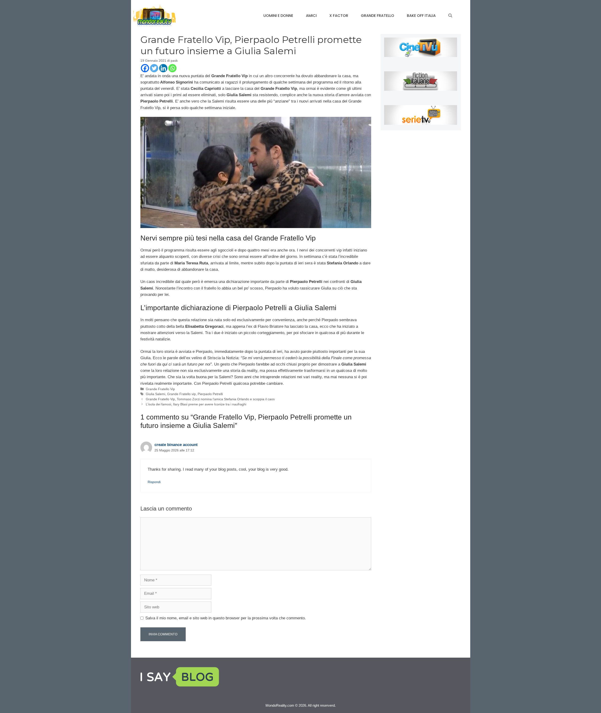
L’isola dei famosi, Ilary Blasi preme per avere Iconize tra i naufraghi (196, 404)
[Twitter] (154, 68)
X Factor (338, 15)
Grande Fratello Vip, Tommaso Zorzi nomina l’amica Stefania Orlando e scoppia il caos (210, 399)
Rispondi (154, 482)
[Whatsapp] (172, 68)
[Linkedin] (163, 68)
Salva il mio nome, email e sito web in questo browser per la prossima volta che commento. (225, 618)
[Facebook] (145, 68)
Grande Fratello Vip (160, 389)
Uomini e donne (278, 15)
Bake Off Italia (421, 15)
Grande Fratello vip (181, 394)
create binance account (176, 444)
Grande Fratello (377, 15)
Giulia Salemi (155, 394)
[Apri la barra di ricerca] (450, 16)
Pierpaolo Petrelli (210, 394)
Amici (311, 15)
